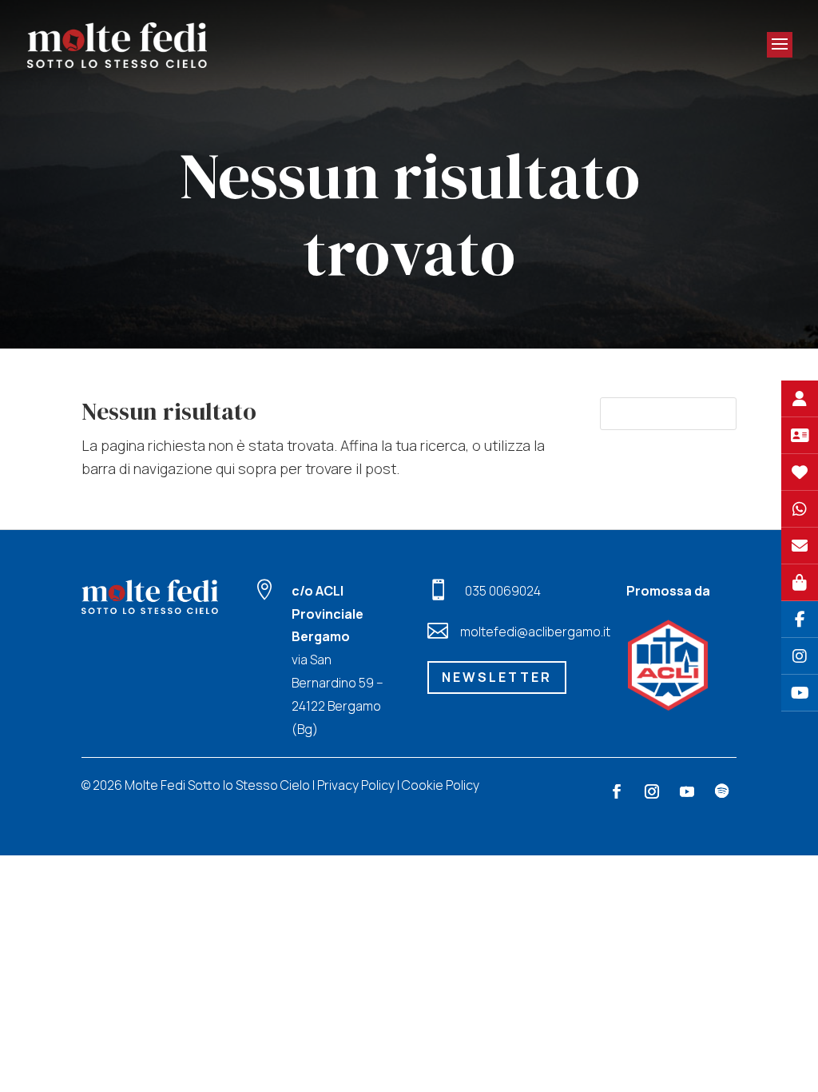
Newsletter (497, 677)
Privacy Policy (356, 785)
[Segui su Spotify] (722, 791)
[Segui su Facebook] (616, 791)
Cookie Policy (440, 785)
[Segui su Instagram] (651, 791)
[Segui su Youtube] (687, 791)
